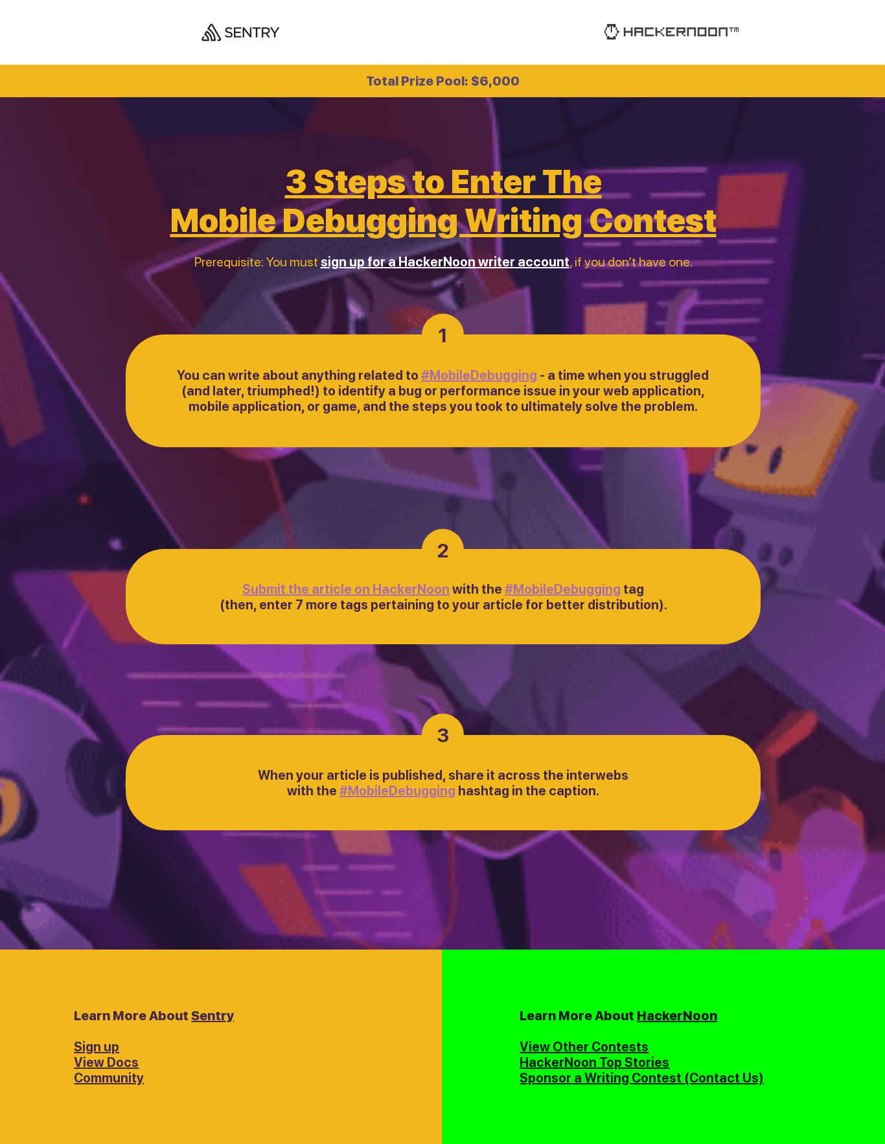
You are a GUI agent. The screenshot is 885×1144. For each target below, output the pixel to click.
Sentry (212, 1015)
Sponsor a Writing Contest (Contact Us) (642, 1078)
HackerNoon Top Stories (594, 1062)
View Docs (106, 1062)
